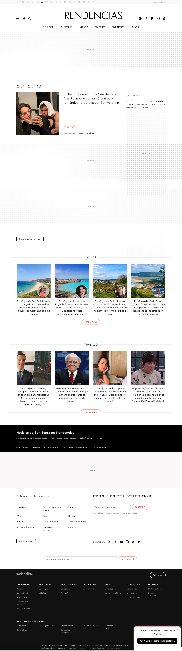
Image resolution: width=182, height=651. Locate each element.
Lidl (146, 107)
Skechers (137, 107)
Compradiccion (133, 597)
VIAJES (84, 27)
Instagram (158, 18)
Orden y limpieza (25, 527)
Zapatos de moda (98, 447)
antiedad (72, 527)
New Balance (142, 104)
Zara (131, 104)
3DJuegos (43, 589)
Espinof (64, 593)
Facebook (146, 18)
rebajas (149, 101)
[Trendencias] (91, 15)
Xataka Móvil (22, 593)
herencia (159, 101)
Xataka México (23, 626)
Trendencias (131, 589)
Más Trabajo (91, 412)
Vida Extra (43, 593)
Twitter (109, 541)
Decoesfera (131, 593)
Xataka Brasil (22, 630)
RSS (133, 541)
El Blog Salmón (155, 589)
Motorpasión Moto (113, 593)
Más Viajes (91, 322)
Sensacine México (69, 626)
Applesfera (22, 597)
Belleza (72, 516)
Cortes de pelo (82, 447)
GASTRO (100, 27)
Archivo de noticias (31, 239)
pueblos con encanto (49, 529)
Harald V (129, 101)
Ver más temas (26, 541)
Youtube (121, 541)
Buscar (29, 18)
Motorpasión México (110, 627)
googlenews (164, 18)
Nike (153, 104)
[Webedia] (24, 573)
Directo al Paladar (90, 589)
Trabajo (91, 344)
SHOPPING (66, 27)
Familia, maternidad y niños (54, 447)
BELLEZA (48, 27)
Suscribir (140, 507)
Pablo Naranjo (72, 133)
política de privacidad (128, 513)
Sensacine (65, 589)
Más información (113, 648)
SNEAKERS (118, 27)
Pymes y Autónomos (153, 594)
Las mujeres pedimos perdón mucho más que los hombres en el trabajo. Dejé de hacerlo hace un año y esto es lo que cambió (110, 395)
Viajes (91, 257)
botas (71, 447)
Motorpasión (110, 589)
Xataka (20, 589)
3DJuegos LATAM (47, 626)
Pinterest (140, 18)
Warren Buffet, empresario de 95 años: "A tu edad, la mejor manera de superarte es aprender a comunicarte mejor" (71, 395)
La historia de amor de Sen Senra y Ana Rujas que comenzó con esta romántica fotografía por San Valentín (91, 98)
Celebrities (69, 127)
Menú (17, 18)
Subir (156, 575)
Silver (45, 516)
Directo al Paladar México (90, 627)
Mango (139, 101)
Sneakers (36, 447)
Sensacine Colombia (65, 631)
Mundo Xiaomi (23, 608)
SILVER (135, 27)
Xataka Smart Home (22, 602)
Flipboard (152, 18)
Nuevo (23, 18)
